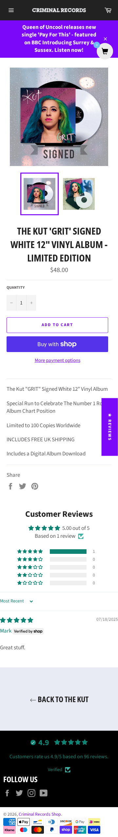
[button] (30, 551)
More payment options (57, 360)
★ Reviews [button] (110, 427)
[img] (16, 620)
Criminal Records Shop (40, 814)
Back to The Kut (62, 699)
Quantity (16, 287)
